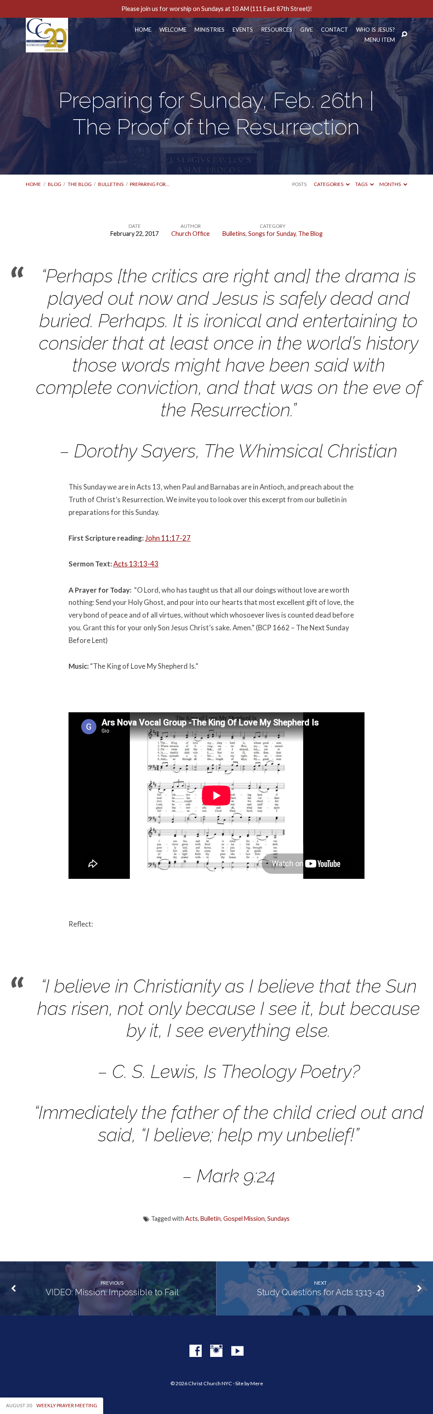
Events (243, 30)
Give (306, 30)
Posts (299, 184)
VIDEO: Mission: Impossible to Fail (112, 1292)
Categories (329, 184)
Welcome (172, 30)
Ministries (210, 30)
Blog (54, 184)
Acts (191, 1218)
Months (390, 184)
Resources (276, 30)
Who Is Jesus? (375, 30)
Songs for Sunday (272, 233)
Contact (334, 30)
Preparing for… (149, 184)
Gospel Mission (244, 1218)
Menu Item (379, 40)
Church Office (190, 233)
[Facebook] (195, 1351)
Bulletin (210, 1218)
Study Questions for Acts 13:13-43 (320, 1292)
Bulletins (110, 184)
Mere (256, 1383)
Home (143, 30)
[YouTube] (237, 1351)
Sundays (278, 1218)
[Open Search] (404, 35)
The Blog (80, 184)
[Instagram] (216, 1351)
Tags (361, 184)
